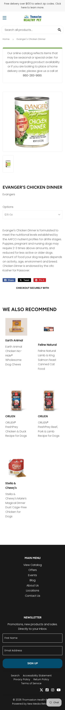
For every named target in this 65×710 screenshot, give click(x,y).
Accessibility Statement (37, 675)
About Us (33, 585)
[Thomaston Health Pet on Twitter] (41, 690)
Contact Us (32, 596)
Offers (32, 570)
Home (6, 39)
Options (8, 207)
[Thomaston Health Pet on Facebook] (47, 690)
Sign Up (32, 663)
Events (32, 575)
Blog (33, 580)
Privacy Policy (22, 679)
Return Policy (41, 679)
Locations (32, 591)
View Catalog (32, 565)
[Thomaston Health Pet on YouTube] (59, 690)
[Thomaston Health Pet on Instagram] (52, 690)
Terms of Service (31, 683)
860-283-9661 (32, 75)
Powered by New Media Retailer (31, 703)
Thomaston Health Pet (36, 699)
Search (15, 675)
